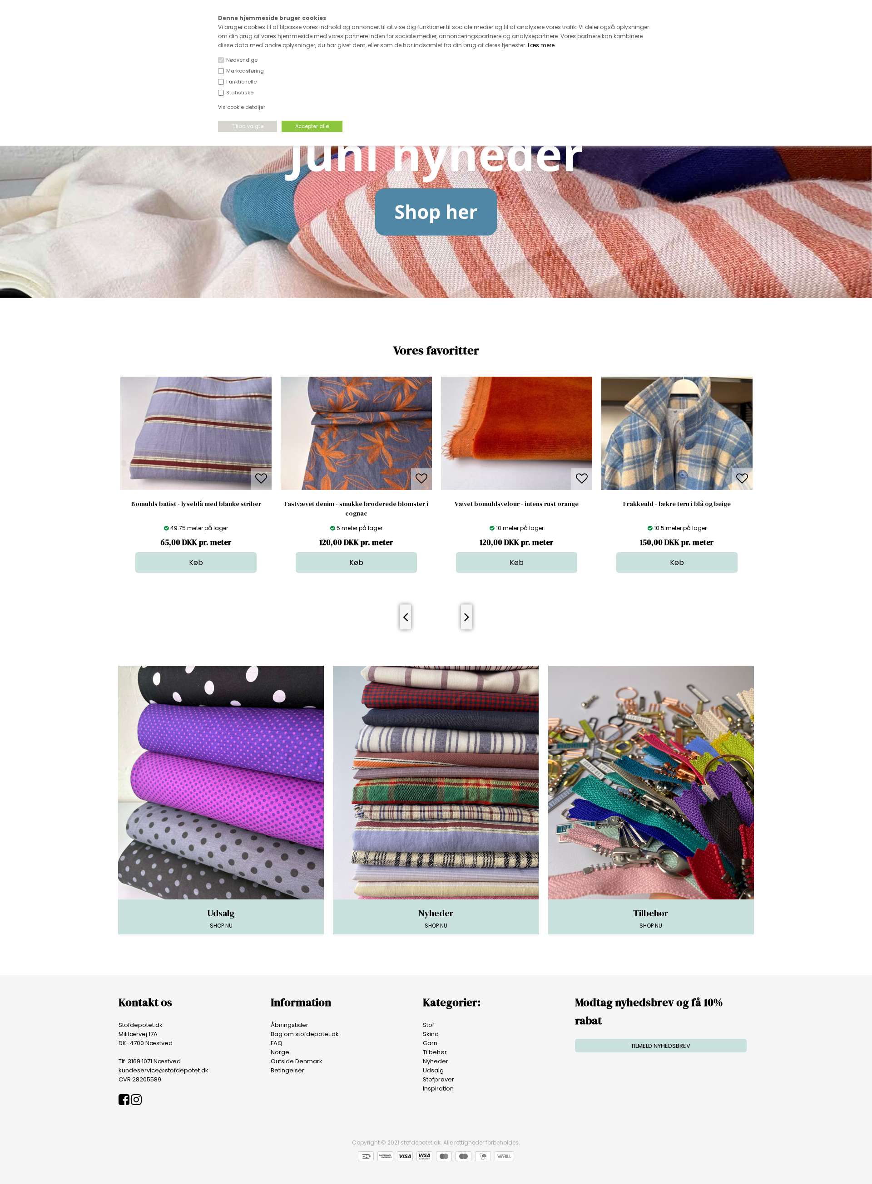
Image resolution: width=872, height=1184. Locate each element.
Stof (428, 1025)
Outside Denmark (296, 1061)
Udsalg (433, 1070)
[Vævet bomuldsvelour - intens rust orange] (356, 488)
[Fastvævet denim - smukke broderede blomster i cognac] (196, 488)
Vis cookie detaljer (241, 107)
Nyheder (435, 1061)
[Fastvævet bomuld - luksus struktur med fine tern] (677, 488)
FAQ (276, 1043)
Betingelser (287, 1070)
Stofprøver (438, 1079)
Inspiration (438, 1088)
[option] (196, 474)
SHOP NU (221, 918)
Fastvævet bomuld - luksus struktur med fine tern (677, 503)
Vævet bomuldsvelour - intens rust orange (356, 503)
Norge (280, 1052)
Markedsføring (245, 70)
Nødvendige (242, 60)
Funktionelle (241, 81)
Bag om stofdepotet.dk (305, 1034)
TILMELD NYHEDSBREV (660, 1046)
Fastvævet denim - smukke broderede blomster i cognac (196, 508)
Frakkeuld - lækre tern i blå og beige (516, 503)
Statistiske (239, 92)
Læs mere (541, 45)
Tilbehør (435, 1052)
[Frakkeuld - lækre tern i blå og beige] (516, 488)
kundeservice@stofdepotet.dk (163, 1070)
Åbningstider (289, 1025)
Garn (430, 1043)
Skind (431, 1034)
